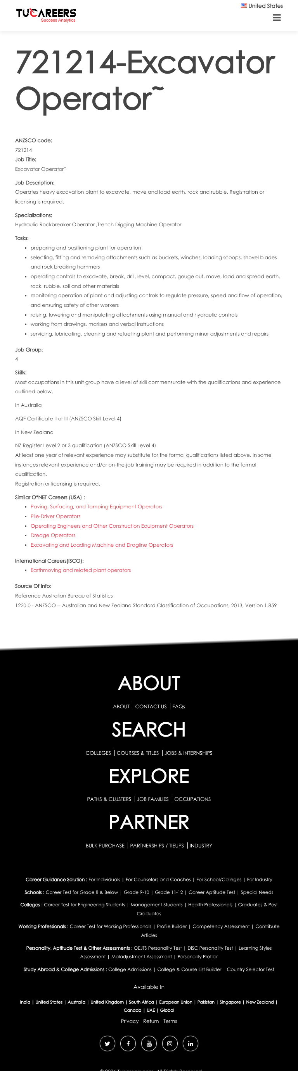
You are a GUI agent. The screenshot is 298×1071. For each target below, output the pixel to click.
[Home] (46, 17)
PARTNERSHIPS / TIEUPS (157, 845)
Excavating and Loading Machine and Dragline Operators (102, 545)
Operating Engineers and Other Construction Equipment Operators (112, 526)
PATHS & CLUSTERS (110, 799)
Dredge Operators (53, 535)
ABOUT (121, 706)
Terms (170, 1021)
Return (151, 1021)
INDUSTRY (201, 845)
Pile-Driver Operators (55, 516)
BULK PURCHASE (106, 845)
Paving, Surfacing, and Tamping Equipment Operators (96, 506)
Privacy (130, 1021)
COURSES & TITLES (138, 753)
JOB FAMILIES (153, 799)
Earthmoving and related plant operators (81, 570)
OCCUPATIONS (192, 799)
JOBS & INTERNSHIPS (189, 753)
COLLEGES (98, 753)
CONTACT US (150, 706)
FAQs (178, 706)
